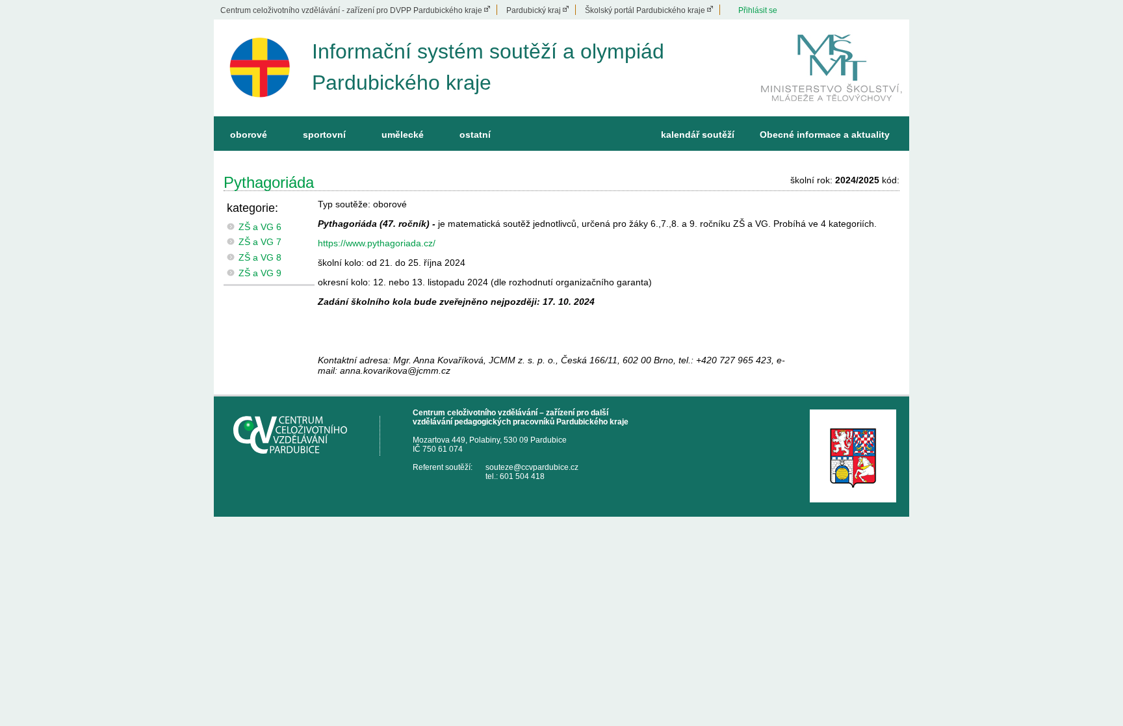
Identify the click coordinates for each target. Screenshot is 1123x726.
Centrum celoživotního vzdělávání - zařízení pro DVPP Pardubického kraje (351, 10)
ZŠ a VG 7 (260, 242)
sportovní (324, 134)
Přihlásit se (757, 10)
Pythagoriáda (269, 182)
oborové (248, 134)
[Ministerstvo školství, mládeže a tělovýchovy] (831, 111)
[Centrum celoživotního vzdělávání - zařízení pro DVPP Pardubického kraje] (306, 436)
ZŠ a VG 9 (260, 273)
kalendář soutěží (697, 134)
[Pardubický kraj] (853, 455)
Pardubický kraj (533, 10)
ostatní (475, 134)
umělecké (402, 134)
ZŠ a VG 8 (260, 257)
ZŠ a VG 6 (260, 227)
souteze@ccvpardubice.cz (531, 467)
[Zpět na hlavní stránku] (259, 67)
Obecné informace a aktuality (825, 134)
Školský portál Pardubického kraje (645, 10)
